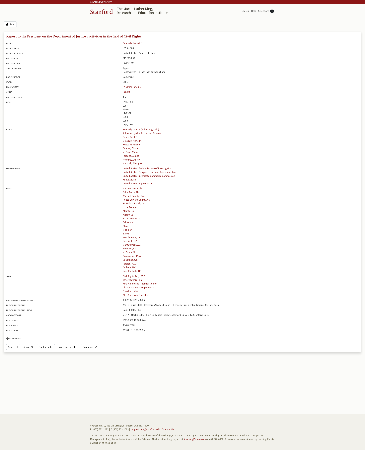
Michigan (127, 229)
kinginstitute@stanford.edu (145, 429)
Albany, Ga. (128, 214)
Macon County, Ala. (133, 188)
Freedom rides (130, 291)
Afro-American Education (136, 295)
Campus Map (168, 429)
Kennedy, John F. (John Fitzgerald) (141, 129)
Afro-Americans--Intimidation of (140, 283)
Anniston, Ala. (130, 248)
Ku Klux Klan (129, 179)
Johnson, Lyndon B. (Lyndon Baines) (142, 133)
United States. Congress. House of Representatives (150, 172)
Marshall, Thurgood (133, 163)
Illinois (126, 233)
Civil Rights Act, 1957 (134, 276)
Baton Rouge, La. (132, 218)
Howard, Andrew (131, 159)
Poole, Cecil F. (130, 137)
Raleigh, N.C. (129, 263)
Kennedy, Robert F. (132, 43)
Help (253, 11)
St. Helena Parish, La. (134, 203)
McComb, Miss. (130, 252)
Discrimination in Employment (138, 287)
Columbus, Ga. (130, 259)
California (128, 222)
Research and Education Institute (142, 12)
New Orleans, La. (131, 237)
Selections (265, 11)
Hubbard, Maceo (131, 144)
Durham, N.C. (129, 267)
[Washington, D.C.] (132, 86)
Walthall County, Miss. (134, 196)
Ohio (125, 226)
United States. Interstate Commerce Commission (149, 175)
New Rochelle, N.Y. (132, 271)
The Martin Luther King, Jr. (137, 8)
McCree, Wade (130, 152)
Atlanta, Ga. (129, 211)
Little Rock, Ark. (131, 207)
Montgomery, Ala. (132, 244)
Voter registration (132, 279)
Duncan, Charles (131, 148)
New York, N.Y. (130, 241)
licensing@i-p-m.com (195, 439)
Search (245, 11)
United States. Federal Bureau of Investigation (147, 168)
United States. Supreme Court (138, 183)
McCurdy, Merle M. (132, 140)
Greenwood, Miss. (132, 256)
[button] (28, 347)
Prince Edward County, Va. (136, 199)
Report (126, 91)
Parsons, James (131, 155)
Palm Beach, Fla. (131, 192)
